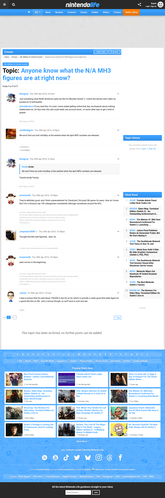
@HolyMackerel (26, 106)
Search (115, 52)
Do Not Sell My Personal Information (120, 470)
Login (148, 6)
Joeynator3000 (27, 231)
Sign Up (153, 6)
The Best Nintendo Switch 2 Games (142, 283)
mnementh (25, 195)
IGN (98, 476)
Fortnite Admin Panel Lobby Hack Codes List (143, 201)
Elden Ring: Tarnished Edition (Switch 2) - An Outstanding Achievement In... (144, 211)
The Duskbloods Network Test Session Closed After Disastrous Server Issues (145, 263)
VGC (118, 476)
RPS (152, 476)
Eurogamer (108, 476)
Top (20, 361)
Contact (73, 361)
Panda (25, 167)
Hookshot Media (43, 470)
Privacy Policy (86, 361)
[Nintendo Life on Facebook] (120, 458)
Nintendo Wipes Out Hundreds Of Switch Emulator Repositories (143, 274)
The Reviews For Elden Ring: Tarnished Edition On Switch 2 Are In (145, 293)
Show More (82, 441)
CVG (145, 476)
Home (7, 57)
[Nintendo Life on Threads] (109, 458)
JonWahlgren (26, 130)
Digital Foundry (70, 476)
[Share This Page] (139, 4)
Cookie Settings (140, 361)
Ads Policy (116, 361)
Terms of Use (102, 361)
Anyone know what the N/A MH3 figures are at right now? (57, 74)
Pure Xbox (38, 476)
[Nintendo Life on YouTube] (55, 458)
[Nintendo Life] (82, 4)
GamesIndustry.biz (131, 476)
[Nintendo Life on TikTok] (66, 458)
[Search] (13, 4)
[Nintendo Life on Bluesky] (88, 458)
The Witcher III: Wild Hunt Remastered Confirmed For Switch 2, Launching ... (145, 222)
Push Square (24, 476)
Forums (9, 52)
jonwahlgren (25, 150)
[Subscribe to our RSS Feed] (44, 458)
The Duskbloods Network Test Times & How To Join (145, 242)
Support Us (62, 361)
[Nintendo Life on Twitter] (77, 458)
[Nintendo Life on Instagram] (99, 458)
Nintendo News (87, 476)
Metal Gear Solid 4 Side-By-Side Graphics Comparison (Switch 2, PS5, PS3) (144, 252)
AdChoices (99, 470)
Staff (35, 361)
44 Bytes (87, 470)
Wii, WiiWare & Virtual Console (31, 57)
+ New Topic (101, 52)
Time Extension (53, 476)
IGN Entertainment (66, 470)
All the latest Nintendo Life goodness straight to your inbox (82, 486)
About (28, 361)
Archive (126, 361)
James (22, 293)
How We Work (47, 361)
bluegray (23, 93)
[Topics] (4, 4)
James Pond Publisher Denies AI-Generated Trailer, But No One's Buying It (145, 233)
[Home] (29, 12)
